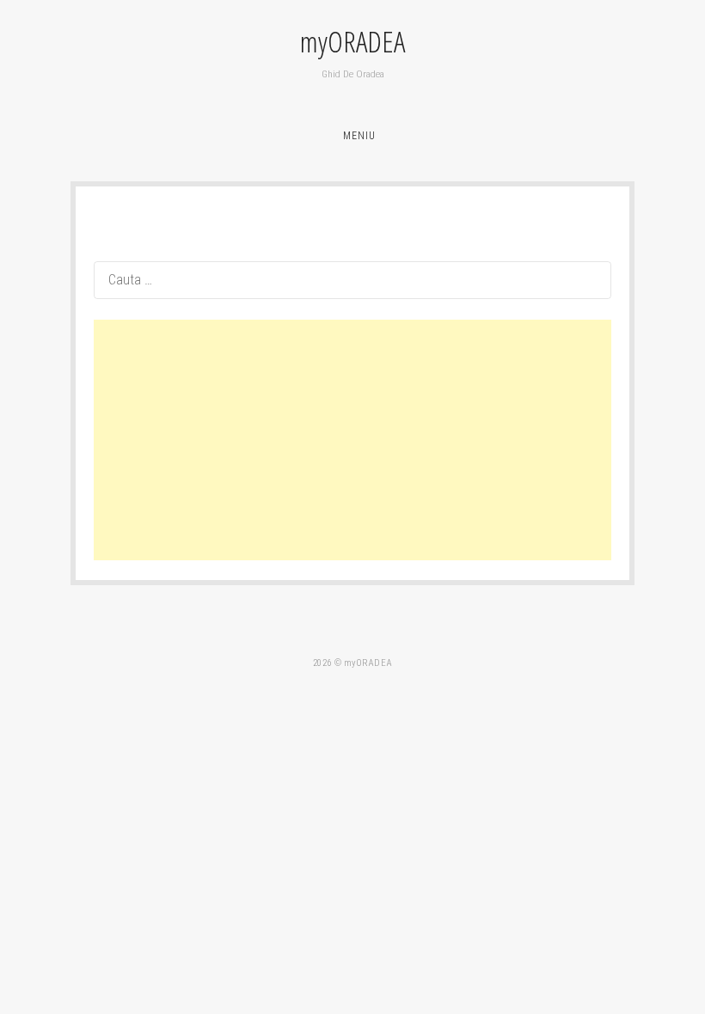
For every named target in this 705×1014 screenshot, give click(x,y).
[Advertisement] (352, 440)
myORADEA (352, 42)
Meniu (359, 136)
